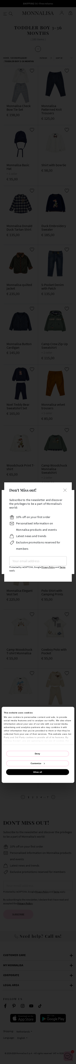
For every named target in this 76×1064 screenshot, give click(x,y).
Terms (62, 567)
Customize (36, 763)
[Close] (65, 489)
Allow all (37, 772)
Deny (37, 753)
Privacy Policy (48, 567)
